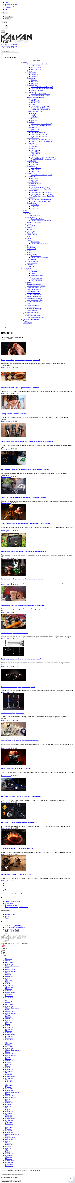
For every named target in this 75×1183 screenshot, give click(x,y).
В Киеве (7, 967)
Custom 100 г (35, 74)
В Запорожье (9, 964)
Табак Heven (31, 198)
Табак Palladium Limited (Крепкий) (42, 196)
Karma (29, 240)
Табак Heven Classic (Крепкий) (41, 199)
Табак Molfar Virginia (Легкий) (41, 106)
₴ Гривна (8, 18)
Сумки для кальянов (33, 293)
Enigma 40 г (35, 205)
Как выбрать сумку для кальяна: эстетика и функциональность (23, 551)
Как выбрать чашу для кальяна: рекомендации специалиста (22, 605)
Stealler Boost (31, 233)
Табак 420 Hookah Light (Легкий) (42, 139)
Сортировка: (5, 337)
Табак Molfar (31, 104)
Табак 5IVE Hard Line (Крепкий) (42, 175)
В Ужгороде (9, 987)
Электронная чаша (37, 275)
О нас (6, 2)
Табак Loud (30, 122)
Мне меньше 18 (6, 1181)
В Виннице (8, 959)
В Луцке (7, 973)
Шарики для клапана (34, 301)
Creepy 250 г (35, 171)
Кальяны (26, 212)
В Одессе (8, 978)
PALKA (29, 238)
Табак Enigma (31, 203)
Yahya (29, 213)
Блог (6, 9)
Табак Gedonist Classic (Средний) (42, 87)
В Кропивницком (10, 971)
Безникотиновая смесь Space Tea (37, 64)
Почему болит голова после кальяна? (14, 414)
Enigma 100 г (35, 206)
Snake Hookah (31, 249)
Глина (33, 273)
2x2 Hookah (31, 217)
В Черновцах (9, 997)
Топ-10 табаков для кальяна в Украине (14, 633)
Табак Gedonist (32, 85)
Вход (3, 31)
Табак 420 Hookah (33, 138)
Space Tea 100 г (36, 67)
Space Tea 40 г (35, 66)
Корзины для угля (33, 291)
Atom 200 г (34, 83)
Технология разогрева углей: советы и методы (17, 848)
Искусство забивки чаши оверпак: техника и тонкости (20, 388)
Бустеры (29, 71)
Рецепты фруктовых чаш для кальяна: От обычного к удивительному (25, 523)
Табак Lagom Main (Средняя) (40, 187)
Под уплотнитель (36, 279)
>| (5, 890)
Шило (29, 303)
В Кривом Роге (10, 969)
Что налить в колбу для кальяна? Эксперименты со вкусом (22, 579)
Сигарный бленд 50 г (38, 132)
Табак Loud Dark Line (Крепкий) (41, 125)
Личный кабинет (10, 914)
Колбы (29, 277)
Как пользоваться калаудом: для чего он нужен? (18, 687)
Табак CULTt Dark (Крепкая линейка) (43, 159)
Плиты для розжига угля (35, 287)
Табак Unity (31, 148)
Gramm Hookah (32, 235)
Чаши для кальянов (33, 270)
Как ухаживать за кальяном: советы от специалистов (20, 741)
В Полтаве (8, 980)
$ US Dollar (8, 16)
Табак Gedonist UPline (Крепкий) (42, 88)
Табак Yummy (31, 161)
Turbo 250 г (34, 147)
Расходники (27, 314)
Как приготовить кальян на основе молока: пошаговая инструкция (25, 469)
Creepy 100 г (35, 169)
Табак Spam (31, 176)
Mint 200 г (34, 117)
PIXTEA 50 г (35, 99)
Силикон (34, 272)
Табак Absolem (32, 127)
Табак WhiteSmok (32, 182)
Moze (28, 245)
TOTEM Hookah (32, 261)
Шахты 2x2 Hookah (37, 219)
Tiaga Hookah (31, 259)
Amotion (29, 224)
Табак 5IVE (31, 173)
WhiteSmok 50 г (36, 183)
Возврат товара (10, 6)
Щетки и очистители (34, 289)
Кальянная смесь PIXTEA (35, 97)
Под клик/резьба (36, 280)
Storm (29, 250)
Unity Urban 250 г (36, 154)
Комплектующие (32, 312)
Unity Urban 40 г (36, 150)
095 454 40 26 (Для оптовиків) (15, 927)
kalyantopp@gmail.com (12, 929)
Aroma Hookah (32, 226)
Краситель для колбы (34, 316)
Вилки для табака (33, 305)
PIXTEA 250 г (35, 102)
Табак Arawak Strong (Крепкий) (41, 95)
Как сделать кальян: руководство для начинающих (19, 822)
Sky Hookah (31, 247)
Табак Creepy (31, 166)
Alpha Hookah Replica (34, 222)
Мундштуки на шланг (34, 296)
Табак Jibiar (30, 118)
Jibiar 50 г (34, 120)
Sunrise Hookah (32, 254)
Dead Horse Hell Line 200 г (39, 136)
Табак (25, 62)
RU (4, 22)
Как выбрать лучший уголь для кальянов (16, 768)
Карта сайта (9, 903)
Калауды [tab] (3, 955)
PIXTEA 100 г (35, 101)
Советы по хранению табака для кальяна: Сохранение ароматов (23, 497)
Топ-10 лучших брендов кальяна (12, 713)
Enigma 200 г (35, 208)
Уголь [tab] (3, 950)
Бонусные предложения (31, 319)
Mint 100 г (34, 115)
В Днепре (8, 960)
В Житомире (9, 962)
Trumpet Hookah (32, 263)
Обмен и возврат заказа (12, 901)
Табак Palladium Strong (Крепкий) (42, 194)
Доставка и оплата (11, 4)
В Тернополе (9, 985)
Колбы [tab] (3, 954)
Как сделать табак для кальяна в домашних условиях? (20, 360)
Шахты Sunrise (36, 256)
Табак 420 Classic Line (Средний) (42, 141)
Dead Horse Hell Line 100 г (39, 134)
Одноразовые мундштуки (35, 317)
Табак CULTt (31, 155)
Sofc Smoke (30, 229)
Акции (25, 321)
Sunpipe (29, 252)
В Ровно (7, 982)
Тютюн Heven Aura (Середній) (41, 201)
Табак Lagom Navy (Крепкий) (41, 189)
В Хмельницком (10, 992)
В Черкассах (9, 994)
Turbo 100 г (34, 145)
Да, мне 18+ (16, 1181)
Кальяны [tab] (4, 948)
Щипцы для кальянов (34, 284)
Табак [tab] (3, 952)
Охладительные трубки (34, 300)
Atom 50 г (34, 80)
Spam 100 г (34, 178)
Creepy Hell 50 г (36, 168)
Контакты (8, 8)
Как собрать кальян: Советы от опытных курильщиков (21, 796)
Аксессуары (27, 268)
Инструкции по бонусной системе (16, 907)
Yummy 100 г (35, 162)
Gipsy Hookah (31, 231)
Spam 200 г (34, 180)
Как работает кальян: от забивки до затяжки (17, 874)
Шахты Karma (35, 242)
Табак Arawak (31, 92)
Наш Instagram (27, 323)
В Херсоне (8, 990)
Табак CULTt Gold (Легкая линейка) (43, 157)
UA (6, 28)
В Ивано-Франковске (12, 966)
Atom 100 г (34, 81)
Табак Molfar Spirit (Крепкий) (40, 110)
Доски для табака (32, 310)
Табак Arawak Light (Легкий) (40, 94)
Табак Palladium (32, 191)
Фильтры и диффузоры (34, 308)
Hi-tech (29, 236)
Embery (29, 228)
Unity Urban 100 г (36, 152)
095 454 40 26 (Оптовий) (9, 46)
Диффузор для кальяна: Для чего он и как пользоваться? (21, 659)
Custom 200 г (35, 76)
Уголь (25, 210)
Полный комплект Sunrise (39, 257)
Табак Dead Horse (33, 131)
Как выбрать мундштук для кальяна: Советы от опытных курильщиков (27, 441)
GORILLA (30, 266)
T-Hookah (30, 264)
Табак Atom (31, 78)
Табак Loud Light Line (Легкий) (41, 124)
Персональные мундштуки (36, 286)
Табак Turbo (31, 143)
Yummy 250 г (35, 164)
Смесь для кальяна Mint (34, 111)
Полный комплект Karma (39, 243)
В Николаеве (9, 976)
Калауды (30, 282)
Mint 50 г (34, 113)
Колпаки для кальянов (34, 298)
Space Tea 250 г (36, 69)
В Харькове (8, 989)
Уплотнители (31, 307)
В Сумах (7, 983)
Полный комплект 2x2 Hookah (41, 220)
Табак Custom (31, 73)
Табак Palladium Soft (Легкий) (40, 192)
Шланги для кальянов (34, 294)
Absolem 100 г (35, 129)
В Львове (8, 975)
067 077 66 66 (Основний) (9, 44)
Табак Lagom (31, 185)
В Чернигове (9, 996)
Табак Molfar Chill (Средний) (40, 108)
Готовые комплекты (33, 215)
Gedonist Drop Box (37, 90)
